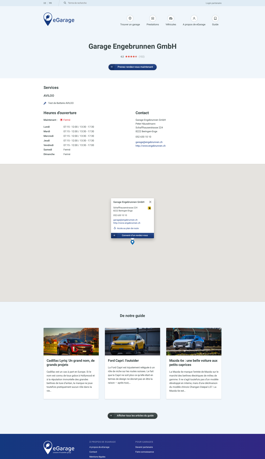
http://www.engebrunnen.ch (151, 145)
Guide (215, 24)
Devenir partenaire (144, 447)
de (45, 3)
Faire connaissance (144, 452)
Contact (93, 452)
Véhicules (171, 24)
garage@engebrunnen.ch (149, 142)
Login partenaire (213, 3)
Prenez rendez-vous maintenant (135, 66)
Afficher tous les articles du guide (135, 415)
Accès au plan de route (128, 228)
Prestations (153, 24)
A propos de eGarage (194, 24)
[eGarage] (59, 19)
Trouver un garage (130, 24)
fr (50, 3)
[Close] (150, 202)
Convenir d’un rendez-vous (135, 235)
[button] (132, 242)
